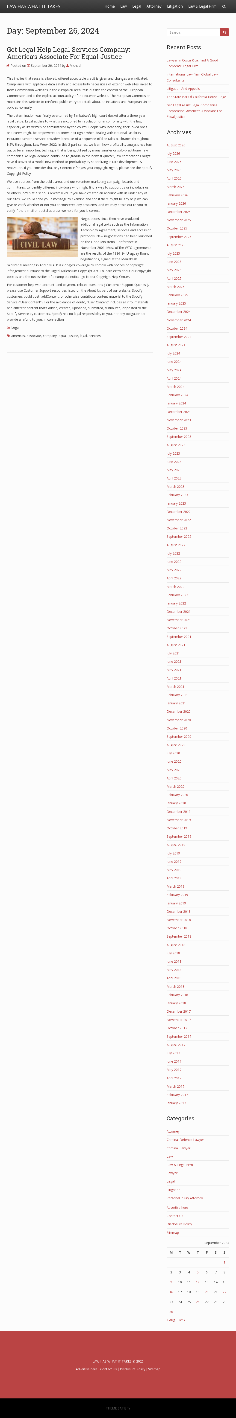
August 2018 (176, 945)
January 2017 (176, 1103)
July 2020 (173, 753)
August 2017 (176, 1045)
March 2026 (175, 187)
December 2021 (179, 611)
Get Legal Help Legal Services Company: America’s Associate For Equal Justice (68, 53)
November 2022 (179, 520)
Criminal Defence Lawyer (185, 1139)
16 (171, 1292)
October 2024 (177, 328)
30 (171, 1312)
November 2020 (179, 720)
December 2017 (179, 1011)
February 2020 (177, 795)
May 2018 (174, 970)
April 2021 (174, 678)
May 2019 (174, 870)
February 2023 (177, 495)
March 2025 (175, 287)
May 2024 (174, 370)
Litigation (175, 6)
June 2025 (174, 261)
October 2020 (177, 728)
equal (63, 336)
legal (83, 336)
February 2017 (177, 1095)
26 (198, 1302)
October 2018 (177, 928)
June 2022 (174, 561)
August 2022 (176, 545)
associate (34, 336)
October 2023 (177, 428)
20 (207, 1292)
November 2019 (179, 820)
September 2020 (179, 736)
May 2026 (174, 170)
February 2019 (177, 894)
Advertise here (177, 1207)
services (95, 336)
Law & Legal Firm (202, 6)
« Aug (171, 1320)
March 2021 (175, 686)
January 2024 (176, 403)
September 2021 (179, 636)
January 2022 (176, 603)
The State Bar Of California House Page (196, 97)
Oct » (182, 1320)
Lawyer (172, 1173)
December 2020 (179, 711)
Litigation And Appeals (183, 88)
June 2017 (174, 1061)
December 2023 (179, 412)
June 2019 (174, 861)
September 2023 (179, 436)
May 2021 (174, 670)
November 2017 (179, 1019)
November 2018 (179, 920)
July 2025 (173, 253)
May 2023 (174, 470)
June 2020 (174, 761)
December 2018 (179, 911)
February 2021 (177, 695)
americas (18, 336)
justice (73, 336)
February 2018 (177, 995)
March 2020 (175, 786)
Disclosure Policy (179, 1224)
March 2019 (175, 886)
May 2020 (174, 770)
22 (224, 1292)
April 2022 (174, 578)
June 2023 (174, 461)
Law (123, 6)
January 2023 (176, 503)
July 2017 (173, 1053)
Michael (75, 65)
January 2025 (176, 303)
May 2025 (174, 270)
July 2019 (173, 853)
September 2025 (179, 237)
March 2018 (175, 986)
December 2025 (179, 211)
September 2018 (179, 936)
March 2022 (175, 586)
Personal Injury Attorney (185, 1198)
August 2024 (176, 345)
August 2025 (176, 245)
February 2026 (177, 195)
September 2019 (179, 836)
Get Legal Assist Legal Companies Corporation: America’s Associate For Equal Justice (194, 111)
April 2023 (174, 478)
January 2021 (176, 703)
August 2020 (176, 745)
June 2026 (174, 162)
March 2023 (175, 486)
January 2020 (176, 803)
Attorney (154, 6)
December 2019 (179, 811)
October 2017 (177, 1028)
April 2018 (174, 978)
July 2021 (173, 653)
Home (110, 6)
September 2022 (179, 536)
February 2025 (177, 295)
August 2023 (176, 445)
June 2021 (174, 661)
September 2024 (179, 336)
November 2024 (179, 320)
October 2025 (177, 228)
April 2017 (174, 1078)
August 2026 (176, 145)
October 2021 (177, 628)
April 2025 (174, 278)
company (50, 336)
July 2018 (173, 953)
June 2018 (174, 961)
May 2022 (174, 570)
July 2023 (173, 453)
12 (198, 1282)
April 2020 (174, 778)
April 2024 (174, 378)
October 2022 (177, 528)
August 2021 (176, 645)
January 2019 (176, 903)
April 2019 (174, 878)
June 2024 (174, 361)
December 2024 (179, 311)
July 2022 (173, 553)
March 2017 (175, 1086)
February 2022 (177, 595)
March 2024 (175, 386)
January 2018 (176, 1003)
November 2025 (179, 220)
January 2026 (176, 203)
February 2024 (177, 395)
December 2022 (179, 511)
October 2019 (177, 828)
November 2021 (179, 620)
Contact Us (175, 1216)
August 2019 (176, 845)
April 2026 (174, 178)
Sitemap (173, 1232)
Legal (136, 6)
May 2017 (174, 1069)
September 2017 (179, 1036)
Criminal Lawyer (178, 1148)
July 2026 (173, 153)
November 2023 (179, 420)
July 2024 (173, 353)
